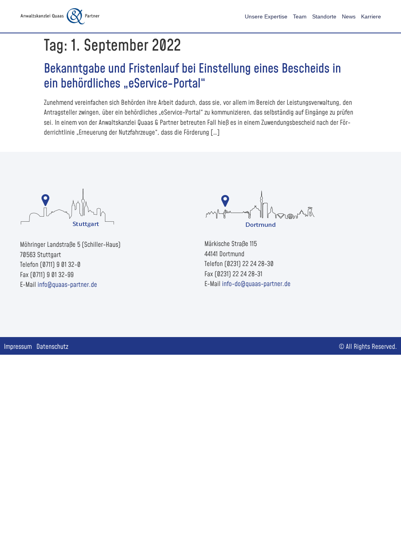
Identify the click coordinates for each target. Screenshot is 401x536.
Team (300, 16)
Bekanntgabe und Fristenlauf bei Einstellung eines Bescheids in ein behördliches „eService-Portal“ (192, 76)
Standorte (324, 16)
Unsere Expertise (266, 16)
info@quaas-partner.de (67, 285)
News (349, 16)
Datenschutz (52, 347)
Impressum (18, 347)
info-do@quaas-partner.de (256, 284)
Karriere (371, 16)
